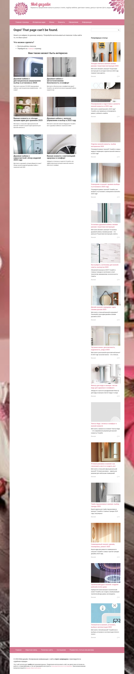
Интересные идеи (39, 22)
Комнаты (61, 22)
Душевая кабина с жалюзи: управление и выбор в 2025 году (61, 119)
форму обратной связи (33, 668)
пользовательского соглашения (61, 666)
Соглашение (61, 650)
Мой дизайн (40, 4)
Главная (18, 650)
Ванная (93, 76)
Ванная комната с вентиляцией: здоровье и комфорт (61, 157)
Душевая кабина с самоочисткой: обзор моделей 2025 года (27, 158)
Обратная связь (31, 650)
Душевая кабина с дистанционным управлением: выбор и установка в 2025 (27, 81)
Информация (87, 22)
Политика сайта (47, 650)
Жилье (51, 22)
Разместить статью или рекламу (82, 650)
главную (31, 49)
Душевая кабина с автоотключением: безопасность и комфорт (58, 81)
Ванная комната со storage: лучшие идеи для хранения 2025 (28, 119)
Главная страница (22, 22)
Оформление (73, 22)
